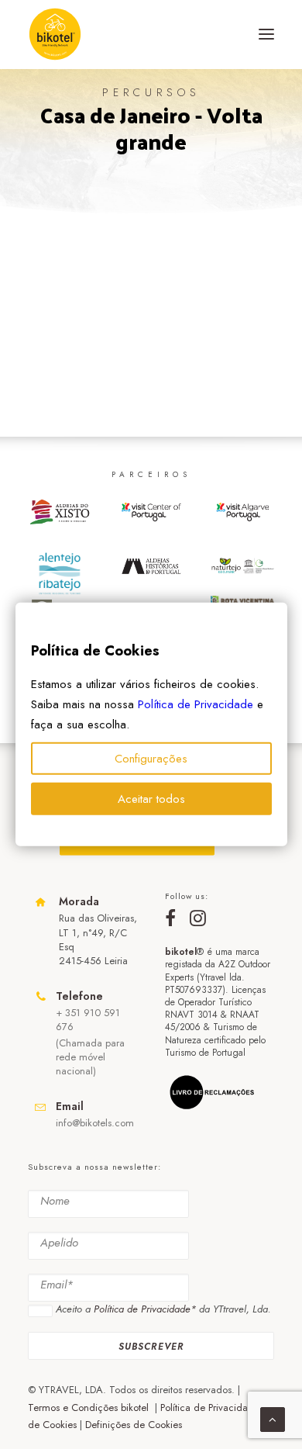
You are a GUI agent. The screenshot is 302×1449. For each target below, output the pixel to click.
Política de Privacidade (195, 704)
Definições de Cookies (133, 1424)
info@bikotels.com (95, 1122)
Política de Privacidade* (145, 1309)
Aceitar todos (151, 798)
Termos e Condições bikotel (90, 1407)
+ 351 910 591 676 (88, 1019)
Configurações (151, 758)
